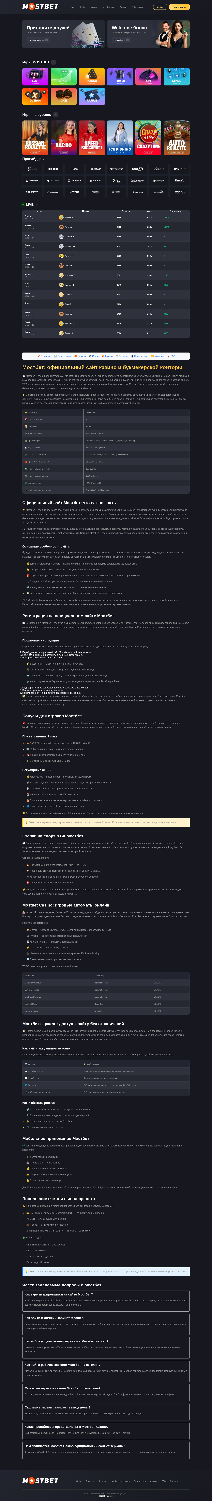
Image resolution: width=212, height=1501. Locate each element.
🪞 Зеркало (122, 356)
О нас (79, 1481)
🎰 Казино (107, 356)
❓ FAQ (171, 356)
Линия (72, 7)
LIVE (82, 7)
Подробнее (119, 40)
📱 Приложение (139, 356)
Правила (90, 1481)
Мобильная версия (121, 1481)
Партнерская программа (145, 1481)
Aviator (123, 7)
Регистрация (179, 7)
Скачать (174, 1481)
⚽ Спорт (94, 356)
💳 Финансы (157, 356)
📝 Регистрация (62, 356)
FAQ (164, 1481)
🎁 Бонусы (80, 356)
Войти (160, 7)
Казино (93, 7)
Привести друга (36, 40)
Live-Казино (108, 7)
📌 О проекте (44, 356)
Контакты (103, 1481)
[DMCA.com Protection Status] (106, 1497)
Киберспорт (137, 7)
